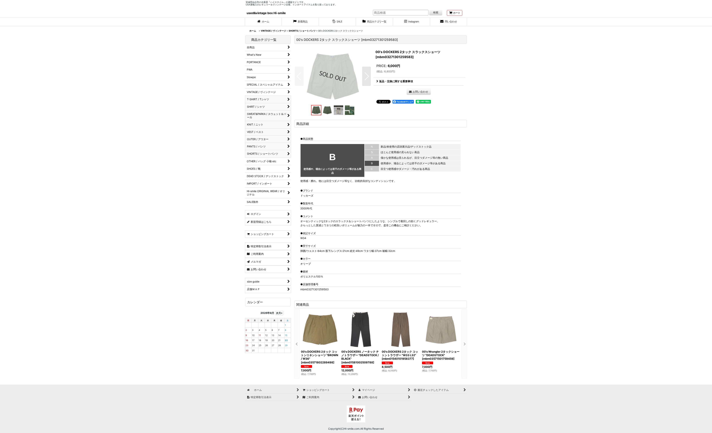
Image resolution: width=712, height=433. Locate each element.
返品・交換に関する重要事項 (396, 81)
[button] (299, 76)
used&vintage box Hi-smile (266, 13)
